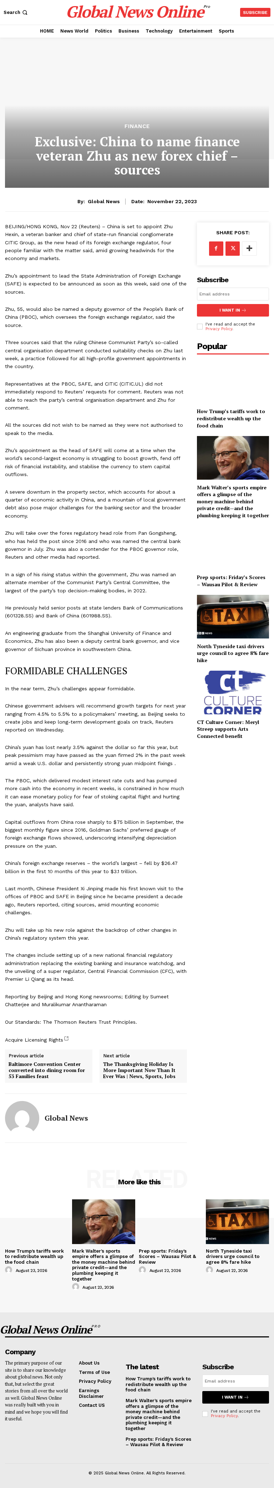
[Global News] (22, 1118)
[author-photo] (9, 1270)
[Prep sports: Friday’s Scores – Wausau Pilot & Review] (233, 547)
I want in (229, 310)
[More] (249, 248)
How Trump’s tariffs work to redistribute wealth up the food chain (231, 418)
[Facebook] (216, 248)
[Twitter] (232, 248)
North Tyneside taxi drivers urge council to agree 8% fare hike (233, 653)
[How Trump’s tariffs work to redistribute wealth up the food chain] (233, 381)
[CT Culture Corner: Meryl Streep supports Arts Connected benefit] (233, 692)
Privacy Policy (219, 329)
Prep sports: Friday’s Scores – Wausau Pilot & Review (231, 581)
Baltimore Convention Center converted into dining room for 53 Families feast (47, 1070)
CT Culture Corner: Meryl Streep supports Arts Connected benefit (228, 729)
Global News (104, 201)
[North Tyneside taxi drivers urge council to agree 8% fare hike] (233, 616)
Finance (137, 126)
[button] (16, 12)
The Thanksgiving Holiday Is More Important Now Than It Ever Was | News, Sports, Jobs (139, 1070)
